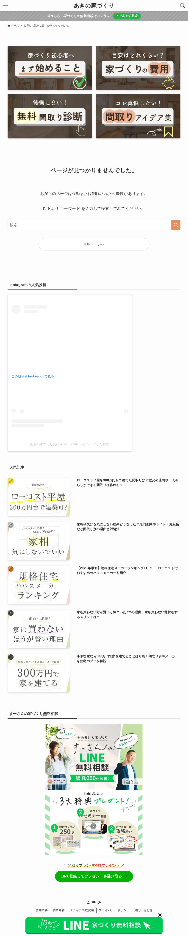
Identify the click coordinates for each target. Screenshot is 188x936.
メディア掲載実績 (81, 910)
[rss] (99, 902)
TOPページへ (94, 244)
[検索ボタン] (182, 5)
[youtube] (94, 902)
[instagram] (88, 902)
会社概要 (42, 910)
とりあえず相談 (127, 15)
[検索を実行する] (175, 225)
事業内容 (59, 910)
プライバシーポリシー (114, 910)
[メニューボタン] (5, 5)
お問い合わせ (143, 910)
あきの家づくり (94, 5)
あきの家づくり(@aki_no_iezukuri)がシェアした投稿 (69, 444)
